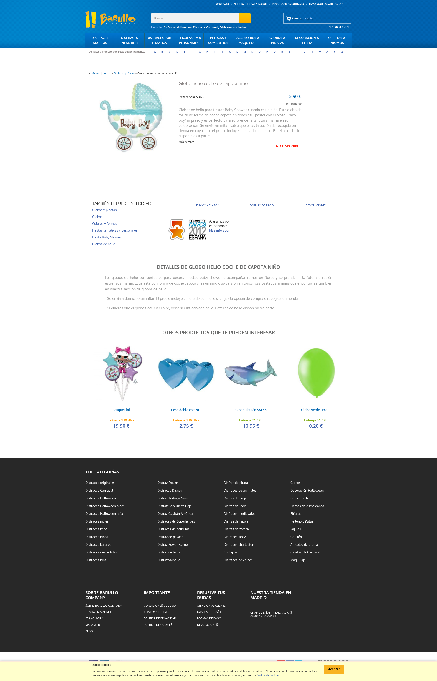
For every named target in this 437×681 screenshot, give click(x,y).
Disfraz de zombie (237, 529)
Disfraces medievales (239, 513)
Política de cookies (158, 625)
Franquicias (94, 618)
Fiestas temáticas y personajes (114, 230)
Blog (89, 631)
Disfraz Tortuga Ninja (172, 498)
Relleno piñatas (301, 521)
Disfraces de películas (173, 529)
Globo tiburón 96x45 (251, 410)
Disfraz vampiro (168, 560)
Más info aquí (219, 230)
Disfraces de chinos (238, 560)
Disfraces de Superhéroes (176, 521)
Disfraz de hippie (236, 521)
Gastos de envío (209, 612)
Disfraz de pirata (236, 483)
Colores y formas (104, 223)
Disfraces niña (96, 560)
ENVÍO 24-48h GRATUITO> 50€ (326, 4)
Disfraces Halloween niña (104, 513)
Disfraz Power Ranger (173, 544)
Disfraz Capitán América (175, 513)
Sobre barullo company (103, 606)
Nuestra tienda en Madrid (250, 4)
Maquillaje (298, 560)
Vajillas (295, 529)
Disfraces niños (96, 537)
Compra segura (155, 612)
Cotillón (296, 537)
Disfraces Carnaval (205, 27)
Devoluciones (316, 205)
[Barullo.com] (116, 19)
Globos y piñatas (124, 73)
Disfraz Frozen (167, 483)
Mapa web (92, 625)
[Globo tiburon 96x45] (251, 373)
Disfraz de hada (168, 552)
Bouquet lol (121, 410)
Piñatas (295, 513)
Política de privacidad (160, 618)
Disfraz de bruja (235, 498)
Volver (95, 73)
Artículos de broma (304, 544)
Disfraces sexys (235, 537)
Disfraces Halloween (177, 27)
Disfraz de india (235, 506)
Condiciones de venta (160, 606)
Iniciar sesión (338, 27)
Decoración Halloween (307, 490)
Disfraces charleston (239, 544)
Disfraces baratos (98, 544)
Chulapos (230, 552)
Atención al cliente (211, 606)
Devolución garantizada (288, 4)
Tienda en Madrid (98, 612)
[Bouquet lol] (121, 373)
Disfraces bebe (96, 529)
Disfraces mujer (96, 521)
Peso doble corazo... (186, 410)
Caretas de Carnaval (305, 552)
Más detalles (186, 142)
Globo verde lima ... (315, 410)
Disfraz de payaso (170, 537)
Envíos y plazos (207, 205)
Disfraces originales (233, 27)
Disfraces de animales (240, 490)
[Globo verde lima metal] (316, 373)
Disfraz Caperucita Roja (174, 506)
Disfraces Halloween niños (105, 506)
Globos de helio (103, 244)
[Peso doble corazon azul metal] (186, 373)
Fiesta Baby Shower (106, 237)
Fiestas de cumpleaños (307, 506)
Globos (97, 217)
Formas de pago (262, 205)
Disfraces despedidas (101, 552)
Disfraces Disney (169, 490)
